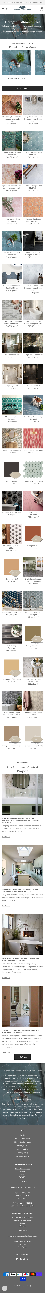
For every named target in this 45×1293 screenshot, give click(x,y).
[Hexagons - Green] (33, 634)
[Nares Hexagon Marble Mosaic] (33, 701)
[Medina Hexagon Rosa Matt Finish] (12, 207)
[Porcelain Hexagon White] (33, 470)
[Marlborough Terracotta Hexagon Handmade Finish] (12, 105)
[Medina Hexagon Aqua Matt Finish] (12, 241)
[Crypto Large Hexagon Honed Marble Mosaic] (33, 567)
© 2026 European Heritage (22, 1286)
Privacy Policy (22, 1145)
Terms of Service (22, 1156)
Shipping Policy (22, 1153)
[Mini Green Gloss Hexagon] (12, 405)
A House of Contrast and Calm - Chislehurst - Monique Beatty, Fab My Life (21, 960)
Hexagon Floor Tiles (16, 78)
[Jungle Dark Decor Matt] (33, 343)
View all (22, 1057)
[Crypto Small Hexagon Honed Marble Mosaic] (12, 701)
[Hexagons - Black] (12, 470)
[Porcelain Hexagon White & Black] (12, 534)
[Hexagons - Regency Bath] (12, 734)
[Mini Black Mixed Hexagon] (12, 501)
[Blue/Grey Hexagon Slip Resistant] (33, 405)
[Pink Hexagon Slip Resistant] (33, 501)
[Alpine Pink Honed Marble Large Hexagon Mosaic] (12, 174)
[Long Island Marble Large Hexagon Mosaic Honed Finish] (33, 274)
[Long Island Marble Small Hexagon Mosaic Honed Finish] (33, 105)
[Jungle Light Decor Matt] (12, 438)
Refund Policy (22, 1149)
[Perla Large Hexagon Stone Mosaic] (33, 667)
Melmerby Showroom (22, 1142)
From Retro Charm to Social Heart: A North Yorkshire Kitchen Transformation (20, 890)
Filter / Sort (22, 88)
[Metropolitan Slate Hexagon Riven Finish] (33, 241)
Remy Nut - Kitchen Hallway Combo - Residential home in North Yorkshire (22, 1031)
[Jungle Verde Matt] (12, 343)
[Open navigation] (3, 9)
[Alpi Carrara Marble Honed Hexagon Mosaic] (33, 310)
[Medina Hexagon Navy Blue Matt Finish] (12, 274)
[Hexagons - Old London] (12, 667)
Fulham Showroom (22, 1138)
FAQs (22, 1135)
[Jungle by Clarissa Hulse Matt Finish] (12, 141)
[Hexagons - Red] (33, 534)
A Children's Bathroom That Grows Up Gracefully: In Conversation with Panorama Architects (20, 820)
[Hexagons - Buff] (12, 567)
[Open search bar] (8, 9)
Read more (6, 837)
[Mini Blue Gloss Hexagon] (12, 601)
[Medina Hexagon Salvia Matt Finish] (33, 141)
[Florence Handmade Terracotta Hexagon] (33, 207)
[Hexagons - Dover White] (33, 734)
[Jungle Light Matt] (12, 374)
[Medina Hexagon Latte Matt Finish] (33, 174)
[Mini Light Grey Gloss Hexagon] (33, 601)
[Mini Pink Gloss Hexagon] (33, 438)
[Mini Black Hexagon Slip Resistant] (12, 634)
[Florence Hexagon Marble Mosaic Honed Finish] (12, 310)
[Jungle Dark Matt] (33, 374)
